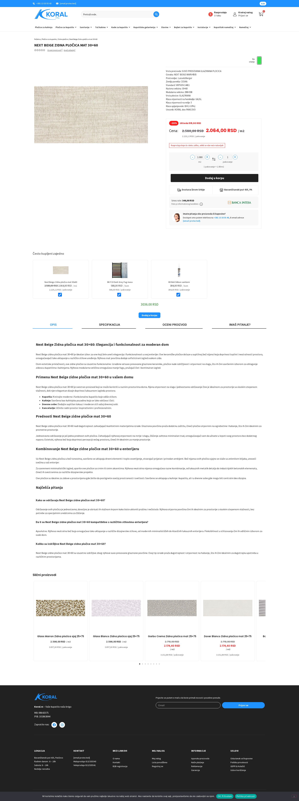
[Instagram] (62, 725)
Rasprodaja (220, 12)
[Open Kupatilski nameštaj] (235, 27)
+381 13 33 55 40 (221, 217)
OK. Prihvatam (225, 796)
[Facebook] (54, 725)
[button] (201, 204)
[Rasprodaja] (210, 14)
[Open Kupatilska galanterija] (157, 27)
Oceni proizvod (54, 50)
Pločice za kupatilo (49, 39)
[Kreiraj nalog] (234, 14)
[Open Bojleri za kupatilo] (194, 27)
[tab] (52, 325)
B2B (263, 3)
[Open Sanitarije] (91, 27)
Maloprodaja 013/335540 (85, 761)
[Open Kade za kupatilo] (129, 27)
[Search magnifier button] (156, 14)
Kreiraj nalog (245, 12)
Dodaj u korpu (214, 178)
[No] (294, 796)
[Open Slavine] (170, 27)
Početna (37, 39)
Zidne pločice (63, 39)
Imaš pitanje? (69, 50)
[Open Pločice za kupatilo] (76, 27)
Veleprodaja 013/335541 (85, 765)
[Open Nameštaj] (250, 27)
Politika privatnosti (246, 796)
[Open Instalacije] (210, 27)
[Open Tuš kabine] (107, 27)
